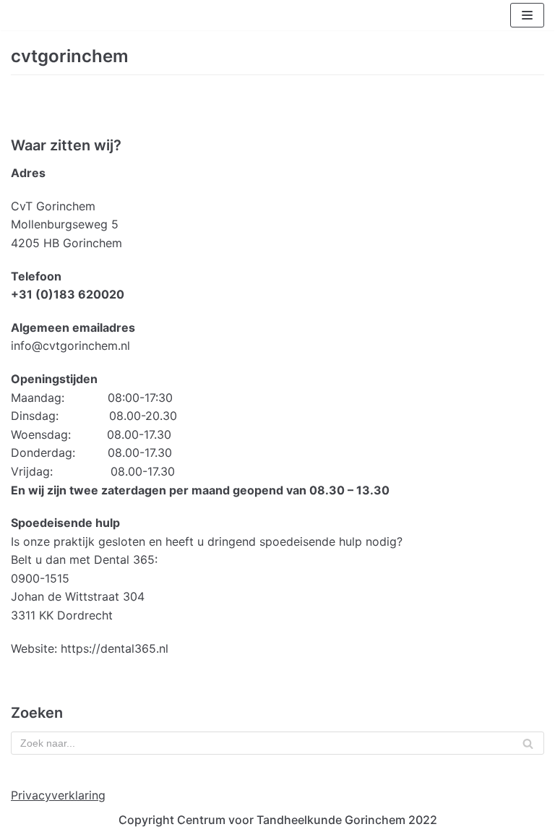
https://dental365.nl (114, 648)
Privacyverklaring (58, 795)
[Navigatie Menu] (527, 15)
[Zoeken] (528, 743)
